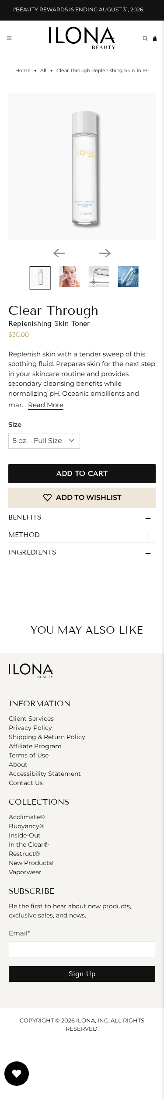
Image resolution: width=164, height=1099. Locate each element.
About (18, 764)
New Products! (31, 863)
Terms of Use (29, 755)
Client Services (31, 718)
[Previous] (59, 253)
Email (19, 933)
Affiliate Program (35, 746)
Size (14, 424)
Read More (45, 405)
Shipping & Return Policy (47, 737)
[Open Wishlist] (16, 1073)
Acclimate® (27, 817)
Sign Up (82, 974)
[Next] (105, 253)
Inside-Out (25, 835)
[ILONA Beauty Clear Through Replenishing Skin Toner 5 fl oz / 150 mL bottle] (81, 166)
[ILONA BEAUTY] (82, 39)
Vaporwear (25, 872)
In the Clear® (29, 844)
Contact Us (26, 783)
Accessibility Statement (45, 774)
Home (23, 70)
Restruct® (24, 854)
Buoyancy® (26, 826)
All (43, 70)
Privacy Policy (30, 728)
